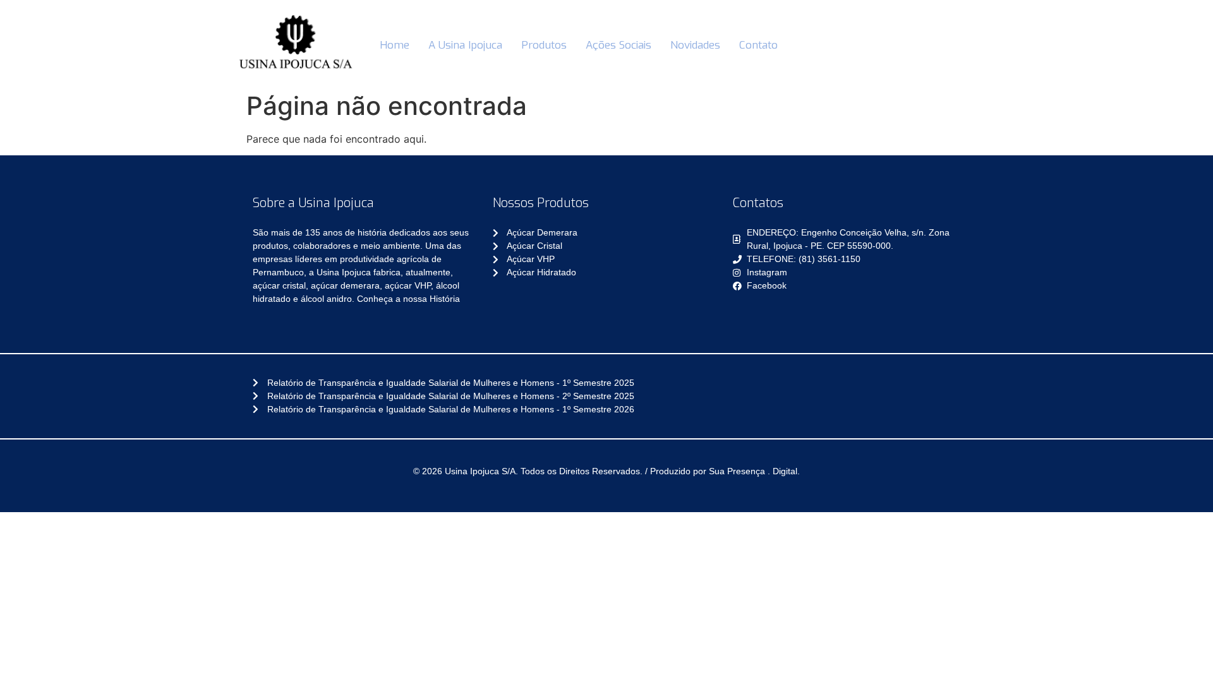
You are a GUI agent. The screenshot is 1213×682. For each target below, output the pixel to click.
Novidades (695, 45)
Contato (758, 45)
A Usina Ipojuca (465, 45)
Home (394, 45)
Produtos (544, 45)
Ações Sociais (618, 45)
